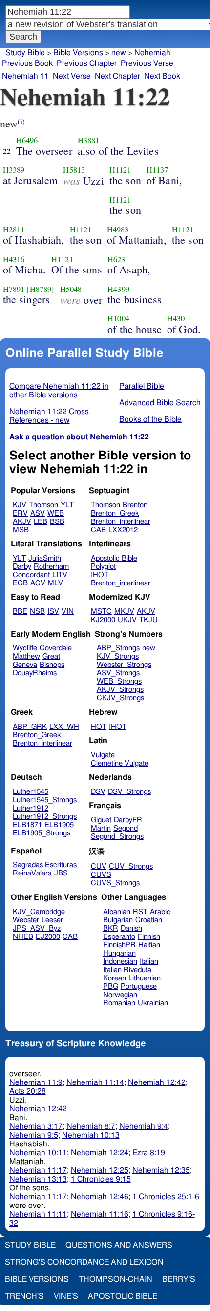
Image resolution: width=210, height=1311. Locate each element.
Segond (125, 828)
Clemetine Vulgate (119, 763)
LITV (59, 575)
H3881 (89, 140)
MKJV (124, 611)
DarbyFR (128, 820)
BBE (20, 611)
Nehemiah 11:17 (38, 1170)
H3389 (14, 170)
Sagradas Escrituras (45, 865)
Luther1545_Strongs (45, 800)
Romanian (119, 1003)
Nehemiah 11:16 (99, 1214)
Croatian (148, 920)
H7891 (14, 289)
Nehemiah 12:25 (99, 1170)
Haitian (149, 945)
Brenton (135, 505)
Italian (149, 961)
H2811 (14, 229)
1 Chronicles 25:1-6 (165, 1197)
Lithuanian (144, 978)
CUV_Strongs (131, 866)
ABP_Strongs (118, 648)
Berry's (178, 1279)
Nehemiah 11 (25, 76)
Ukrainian (153, 1003)
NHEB (23, 936)
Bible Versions (78, 53)
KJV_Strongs (118, 656)
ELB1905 (59, 825)
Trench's (24, 1296)
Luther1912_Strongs (45, 816)
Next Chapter (117, 76)
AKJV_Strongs (120, 689)
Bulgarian (118, 920)
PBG (110, 986)
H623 (116, 259)
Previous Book (27, 63)
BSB (57, 521)
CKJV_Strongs (120, 698)
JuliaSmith (44, 558)
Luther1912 (30, 808)
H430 (176, 318)
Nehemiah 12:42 (157, 1082)
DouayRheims (35, 673)
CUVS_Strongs (115, 883)
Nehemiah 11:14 (95, 1082)
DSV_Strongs (129, 791)
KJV (19, 505)
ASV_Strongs (118, 673)
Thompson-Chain (115, 1279)
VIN (68, 611)
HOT (98, 726)
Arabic (160, 912)
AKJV (22, 521)
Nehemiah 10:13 (91, 1135)
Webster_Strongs (124, 664)
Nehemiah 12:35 (161, 1170)
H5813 (74, 170)
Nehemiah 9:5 (33, 1135)
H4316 (14, 259)
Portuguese (139, 986)
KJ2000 (103, 620)
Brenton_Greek (115, 513)
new (148, 648)
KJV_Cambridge (39, 912)
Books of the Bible (150, 419)
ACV (37, 583)
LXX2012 (123, 530)
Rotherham (51, 566)
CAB (98, 530)
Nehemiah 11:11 (38, 1214)
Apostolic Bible (122, 1296)
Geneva (25, 664)
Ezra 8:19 (148, 1153)
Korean (114, 978)
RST (140, 912)
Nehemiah (152, 53)
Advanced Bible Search (160, 403)
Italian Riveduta (127, 970)
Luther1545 (30, 791)
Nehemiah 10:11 (38, 1153)
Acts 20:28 (27, 1091)
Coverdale (56, 648)
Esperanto (119, 936)
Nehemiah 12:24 (99, 1153)
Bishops (52, 664)
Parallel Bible (141, 386)
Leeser (52, 920)
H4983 (118, 229)
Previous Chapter (87, 63)
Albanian (116, 912)
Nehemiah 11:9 (36, 1082)
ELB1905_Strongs (41, 833)
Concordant (31, 575)
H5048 (71, 289)
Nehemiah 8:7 (90, 1126)
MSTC (101, 611)
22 (7, 151)
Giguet (101, 820)
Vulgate (103, 755)
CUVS (101, 874)
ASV (37, 513)
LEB (40, 521)
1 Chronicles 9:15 (101, 1179)
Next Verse (72, 76)
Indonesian (120, 961)
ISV (53, 611)
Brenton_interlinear (120, 521)
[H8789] (40, 289)
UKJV (127, 620)
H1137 (157, 170)
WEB (55, 513)
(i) (21, 121)
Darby (22, 566)
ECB (20, 583)
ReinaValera (32, 873)
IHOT (99, 575)
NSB (37, 611)
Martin (101, 828)
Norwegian (120, 995)
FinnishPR (119, 945)
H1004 (118, 318)
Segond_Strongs (117, 836)
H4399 (118, 289)
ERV (20, 513)
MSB (21, 530)
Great (51, 656)
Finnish (149, 936)
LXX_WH (64, 726)
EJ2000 (48, 936)
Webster (26, 920)
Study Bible (25, 53)
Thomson (43, 505)
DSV (98, 791)
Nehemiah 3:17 (36, 1126)
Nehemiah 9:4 (143, 1126)
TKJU (148, 620)
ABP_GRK (30, 726)
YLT (67, 505)
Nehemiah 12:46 (99, 1197)
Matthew (26, 656)
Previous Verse (147, 63)
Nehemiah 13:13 (38, 1179)
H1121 (120, 170)
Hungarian (119, 953)
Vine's (66, 1296)
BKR (110, 928)
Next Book (162, 76)
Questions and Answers (118, 1245)
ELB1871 (27, 825)
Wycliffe (25, 648)
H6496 (27, 140)
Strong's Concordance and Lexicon (84, 1262)
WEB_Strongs (119, 681)
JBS (61, 873)
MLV (55, 583)
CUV (98, 866)
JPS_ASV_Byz (37, 928)
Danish (131, 928)
